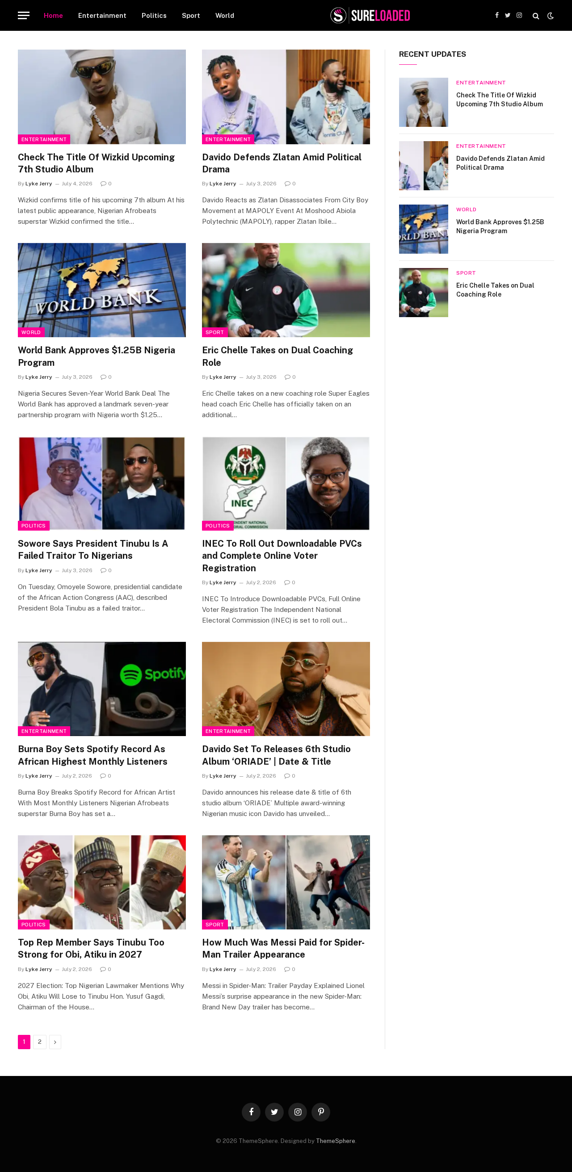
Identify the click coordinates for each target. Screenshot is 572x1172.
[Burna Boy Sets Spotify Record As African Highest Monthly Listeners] (102, 689)
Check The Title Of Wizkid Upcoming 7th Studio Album (96, 163)
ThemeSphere (335, 1141)
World (224, 15)
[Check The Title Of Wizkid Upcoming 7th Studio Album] (102, 97)
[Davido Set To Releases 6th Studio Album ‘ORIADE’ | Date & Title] (286, 689)
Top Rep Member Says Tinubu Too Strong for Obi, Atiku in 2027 (91, 948)
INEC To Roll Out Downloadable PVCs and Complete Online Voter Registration (282, 555)
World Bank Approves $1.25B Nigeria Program (96, 356)
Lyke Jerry (38, 183)
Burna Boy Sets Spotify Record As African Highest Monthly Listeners (93, 755)
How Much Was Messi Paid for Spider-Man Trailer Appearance (283, 948)
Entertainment (102, 15)
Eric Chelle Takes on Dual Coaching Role (277, 356)
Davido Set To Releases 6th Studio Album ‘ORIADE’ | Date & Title (276, 755)
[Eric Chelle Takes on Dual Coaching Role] (286, 290)
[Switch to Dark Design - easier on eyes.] (549, 15)
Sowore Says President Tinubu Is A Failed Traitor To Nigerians (93, 549)
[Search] (536, 15)
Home (53, 15)
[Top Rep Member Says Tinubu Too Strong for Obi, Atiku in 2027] (102, 882)
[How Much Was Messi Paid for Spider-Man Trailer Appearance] (286, 882)
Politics (154, 15)
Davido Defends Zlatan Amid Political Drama (282, 163)
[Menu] (23, 15)
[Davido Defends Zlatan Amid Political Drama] (286, 97)
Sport (191, 15)
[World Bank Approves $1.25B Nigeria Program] (102, 290)
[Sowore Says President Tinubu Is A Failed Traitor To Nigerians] (102, 483)
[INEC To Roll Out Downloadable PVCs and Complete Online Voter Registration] (286, 483)
